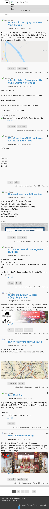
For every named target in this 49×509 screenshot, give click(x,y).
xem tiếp (10, 63)
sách (16, 182)
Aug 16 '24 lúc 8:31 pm (40, 483)
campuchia (28, 330)
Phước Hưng (22, 479)
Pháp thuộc (22, 237)
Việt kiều (19, 330)
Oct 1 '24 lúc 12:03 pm (40, 387)
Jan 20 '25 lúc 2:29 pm (40, 241)
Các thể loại (25, 10)
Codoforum (14, 500)
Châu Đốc (12, 237)
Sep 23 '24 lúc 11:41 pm (40, 427)
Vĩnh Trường (22, 68)
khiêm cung (21, 126)
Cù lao (11, 283)
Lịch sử (18, 283)
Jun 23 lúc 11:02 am (41, 72)
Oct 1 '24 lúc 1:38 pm (41, 287)
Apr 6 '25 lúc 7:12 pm (41, 186)
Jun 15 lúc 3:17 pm (41, 130)
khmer (11, 330)
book (10, 182)
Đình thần (12, 68)
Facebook (22, 505)
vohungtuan (29, 72)
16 (34, 491)
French (21, 383)
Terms (29, 505)
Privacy (35, 505)
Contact (42, 505)
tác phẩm (12, 126)
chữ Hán (11, 424)
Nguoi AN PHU (22, 2)
